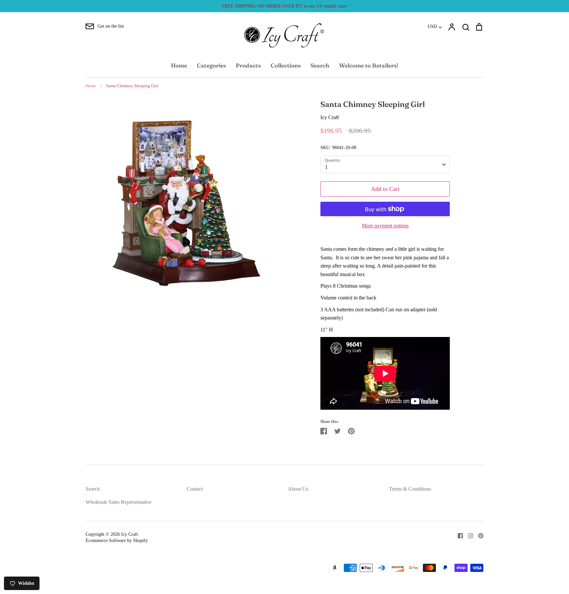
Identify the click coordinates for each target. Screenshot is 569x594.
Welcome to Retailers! (368, 65)
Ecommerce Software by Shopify (117, 540)
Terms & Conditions (410, 489)
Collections (286, 65)
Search (320, 65)
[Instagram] (468, 535)
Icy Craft (329, 117)
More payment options (385, 225)
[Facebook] (458, 535)
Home (179, 65)
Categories (211, 65)
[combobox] (385, 164)
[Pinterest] (478, 535)
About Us (298, 489)
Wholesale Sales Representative (118, 502)
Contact (195, 489)
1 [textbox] (326, 167)
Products (248, 65)
